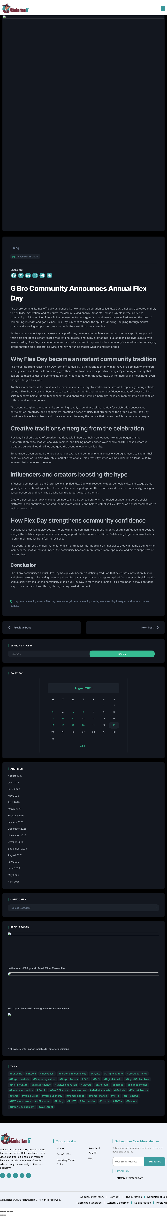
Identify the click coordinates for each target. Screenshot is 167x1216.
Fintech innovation (22, 1090)
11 (63, 718)
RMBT (72, 1101)
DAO (86, 1079)
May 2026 (13, 795)
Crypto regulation (45, 1079)
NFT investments (21, 1101)
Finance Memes (138, 1084)
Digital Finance (42, 1084)
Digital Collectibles (138, 1079)
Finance (118, 1084)
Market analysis (101, 1090)
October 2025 (15, 841)
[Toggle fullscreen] (4, 1211)
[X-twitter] (9, 1175)
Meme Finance (98, 1095)
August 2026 (15, 775)
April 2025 (14, 881)
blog (16, 248)
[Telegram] (42, 275)
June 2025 (14, 868)
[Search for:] (56, 654)
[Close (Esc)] (11, 1211)
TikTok (118, 1101)
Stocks (105, 1101)
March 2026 (14, 809)
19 (73, 725)
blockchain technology (73, 1073)
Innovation (80, 1090)
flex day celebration (57, 601)
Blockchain (47, 1073)
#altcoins (16, 1073)
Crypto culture (114, 1073)
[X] (21, 275)
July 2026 (13, 782)
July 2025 (13, 861)
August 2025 (15, 855)
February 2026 (16, 815)
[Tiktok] (22, 1175)
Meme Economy (53, 1095)
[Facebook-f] (2, 1175)
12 (73, 718)
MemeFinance (76, 1095)
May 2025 (13, 875)
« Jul (82, 746)
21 (93, 725)
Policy (59, 1101)
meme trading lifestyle (112, 601)
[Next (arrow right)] (4, 1215)
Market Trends (139, 1090)
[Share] (8, 1211)
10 (52, 718)
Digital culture (19, 1084)
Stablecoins (88, 1101)
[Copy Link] (49, 275)
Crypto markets (20, 1079)
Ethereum (102, 1084)
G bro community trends (84, 601)
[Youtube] (28, 1175)
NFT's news (131, 1095)
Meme (14, 1095)
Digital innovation (66, 1084)
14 (93, 718)
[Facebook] (13, 275)
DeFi (96, 1079)
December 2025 (17, 828)
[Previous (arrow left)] (1, 1215)
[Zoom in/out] (1, 1211)
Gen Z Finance (59, 1090)
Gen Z (41, 1090)
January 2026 (15, 822)
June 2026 (14, 789)
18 (63, 725)
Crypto (96, 1073)
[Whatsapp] (35, 275)
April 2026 (14, 802)
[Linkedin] (28, 275)
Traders (132, 1101)
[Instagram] (15, 1175)
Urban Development (22, 1106)
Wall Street (46, 1106)
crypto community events (30, 601)
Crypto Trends (69, 1079)
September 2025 (17, 848)
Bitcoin (32, 1073)
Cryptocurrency (138, 1073)
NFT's (116, 1095)
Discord (87, 1084)
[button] (163, 8)
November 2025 (17, 835)
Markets (120, 1090)
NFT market (43, 1101)
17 (53, 725)
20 (83, 725)
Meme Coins (31, 1095)
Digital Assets (113, 1079)
